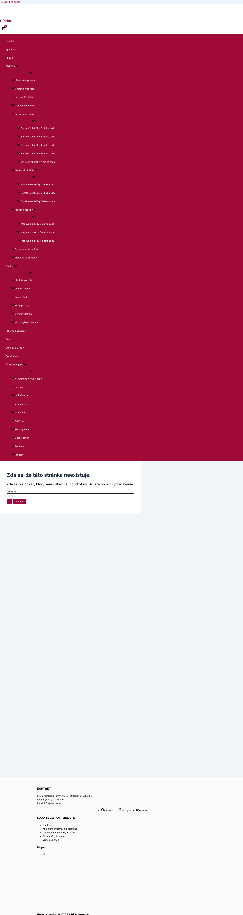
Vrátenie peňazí (51, 839)
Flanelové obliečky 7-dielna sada (38, 201)
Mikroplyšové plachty (26, 322)
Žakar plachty (22, 297)
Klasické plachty (23, 280)
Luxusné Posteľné (24, 97)
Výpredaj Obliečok (25, 88)
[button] (5, 21)
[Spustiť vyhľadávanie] (9, 501)
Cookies (47, 825)
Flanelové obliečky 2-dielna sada (38, 184)
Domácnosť (12, 356)
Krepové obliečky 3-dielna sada (37, 232)
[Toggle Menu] (31, 73)
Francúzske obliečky (26, 257)
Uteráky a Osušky (15, 347)
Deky (8, 339)
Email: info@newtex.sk (49, 803)
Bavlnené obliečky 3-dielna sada (38, 136)
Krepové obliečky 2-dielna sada (37, 223)
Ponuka (10, 57)
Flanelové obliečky (25, 170)
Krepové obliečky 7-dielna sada (37, 240)
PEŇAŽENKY (21, 395)
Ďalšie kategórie (14, 364)
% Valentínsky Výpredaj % (28, 378)
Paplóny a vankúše (16, 330)
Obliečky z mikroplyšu (27, 249)
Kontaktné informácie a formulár (60, 828)
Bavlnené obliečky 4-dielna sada (38, 145)
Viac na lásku (22, 404)
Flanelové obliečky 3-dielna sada (38, 192)
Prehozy (19, 454)
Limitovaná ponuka (25, 80)
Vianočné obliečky (24, 105)
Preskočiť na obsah (10, 1)
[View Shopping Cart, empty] (3, 28)
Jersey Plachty (23, 288)
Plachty (10, 266)
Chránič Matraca (23, 314)
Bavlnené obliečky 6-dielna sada (38, 153)
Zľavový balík (22, 429)
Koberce (19, 387)
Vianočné (20, 412)
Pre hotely (20, 446)
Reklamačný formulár (54, 836)
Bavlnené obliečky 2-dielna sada (38, 128)
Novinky (10, 40)
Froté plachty (22, 305)
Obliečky (10, 66)
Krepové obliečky (24, 209)
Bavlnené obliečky (24, 114)
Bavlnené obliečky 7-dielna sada (38, 161)
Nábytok (19, 420)
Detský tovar (22, 437)
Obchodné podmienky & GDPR (59, 832)
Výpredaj (10, 49)
